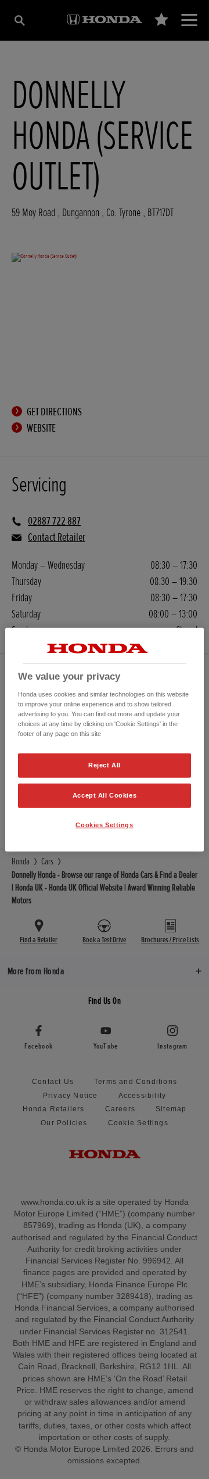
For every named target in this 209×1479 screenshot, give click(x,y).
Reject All (104, 765)
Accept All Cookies (104, 794)
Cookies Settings (104, 824)
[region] (104, 740)
